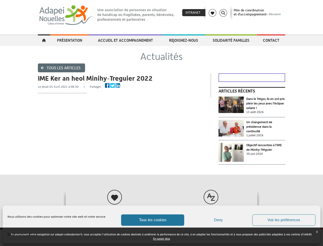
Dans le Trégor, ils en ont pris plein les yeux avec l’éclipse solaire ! (265, 103)
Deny (218, 220)
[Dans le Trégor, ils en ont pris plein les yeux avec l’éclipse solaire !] (232, 105)
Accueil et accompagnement (125, 40)
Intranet (192, 12)
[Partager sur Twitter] (112, 85)
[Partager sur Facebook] (107, 85)
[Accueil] (107, 15)
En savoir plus (161, 238)
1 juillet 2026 (254, 135)
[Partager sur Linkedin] (118, 85)
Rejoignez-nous (183, 40)
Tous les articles (63, 67)
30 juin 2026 (254, 153)
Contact (271, 40)
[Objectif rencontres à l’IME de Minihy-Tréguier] (232, 152)
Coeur (212, 13)
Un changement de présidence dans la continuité (259, 126)
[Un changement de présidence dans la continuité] (232, 128)
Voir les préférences (283, 220)
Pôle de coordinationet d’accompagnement (257, 12)
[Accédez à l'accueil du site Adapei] (44, 40)
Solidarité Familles (231, 40)
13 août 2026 (255, 112)
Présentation (69, 40)
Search (223, 13)
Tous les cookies (153, 220)
